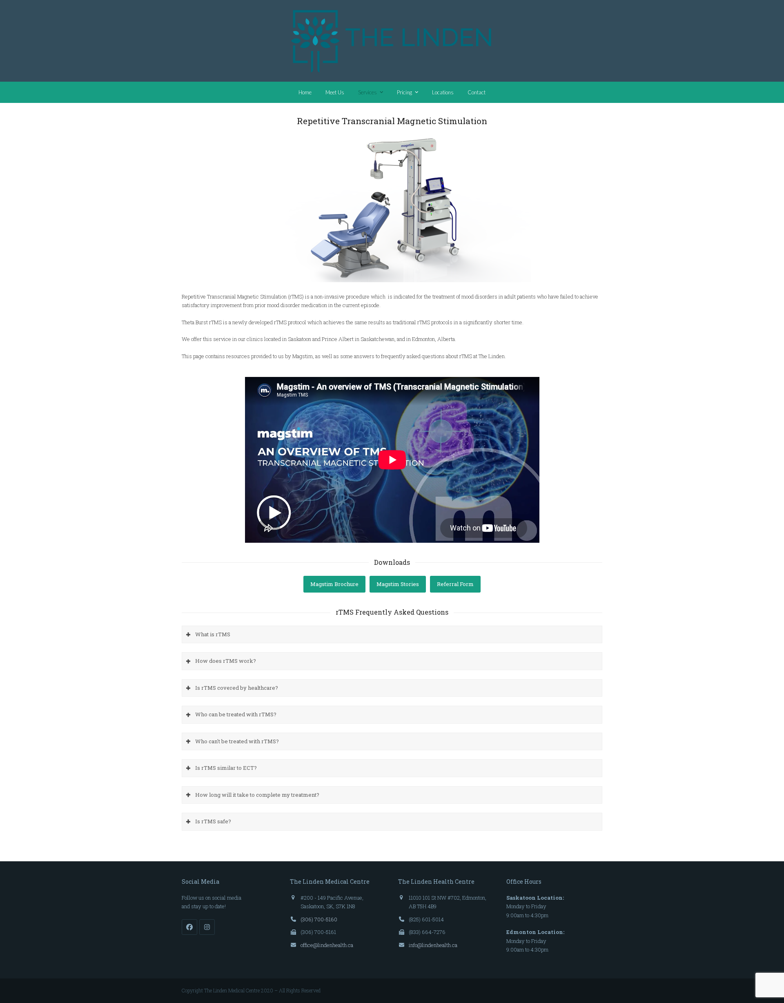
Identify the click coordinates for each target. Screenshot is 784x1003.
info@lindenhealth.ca (433, 945)
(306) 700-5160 (319, 919)
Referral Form (455, 584)
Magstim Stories (397, 584)
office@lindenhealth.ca (327, 945)
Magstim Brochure (334, 584)
